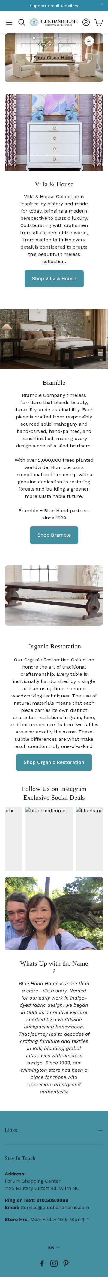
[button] (9, 22)
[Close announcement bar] (102, 4)
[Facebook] (42, 1263)
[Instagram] (54, 1263)
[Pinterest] (66, 1263)
